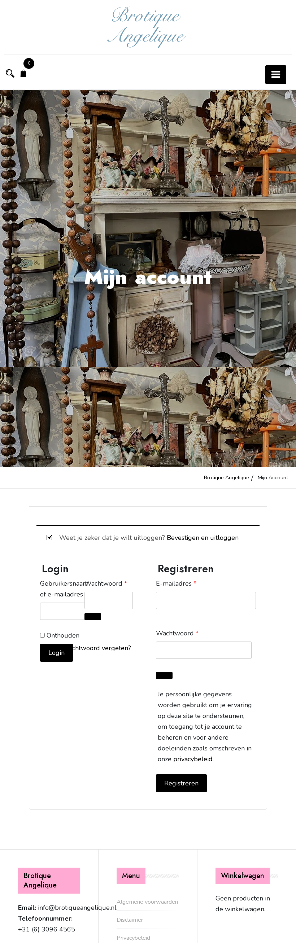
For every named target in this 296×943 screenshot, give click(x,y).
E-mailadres (176, 583)
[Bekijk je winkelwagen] (23, 74)
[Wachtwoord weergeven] (92, 616)
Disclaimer (130, 920)
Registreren (181, 783)
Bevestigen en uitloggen (203, 537)
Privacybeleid (133, 938)
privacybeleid (193, 759)
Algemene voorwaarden (147, 902)
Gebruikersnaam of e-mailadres (64, 589)
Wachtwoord (108, 583)
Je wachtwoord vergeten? (93, 648)
